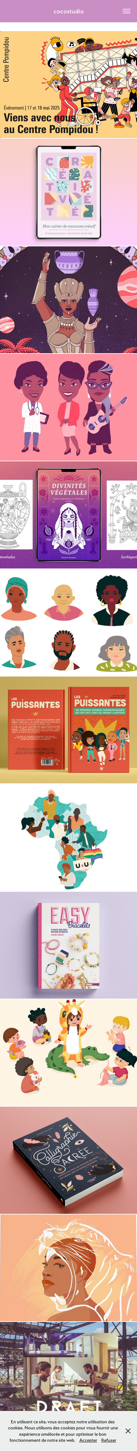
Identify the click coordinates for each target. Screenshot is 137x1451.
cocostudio (69, 11)
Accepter (88, 1440)
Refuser (108, 1440)
